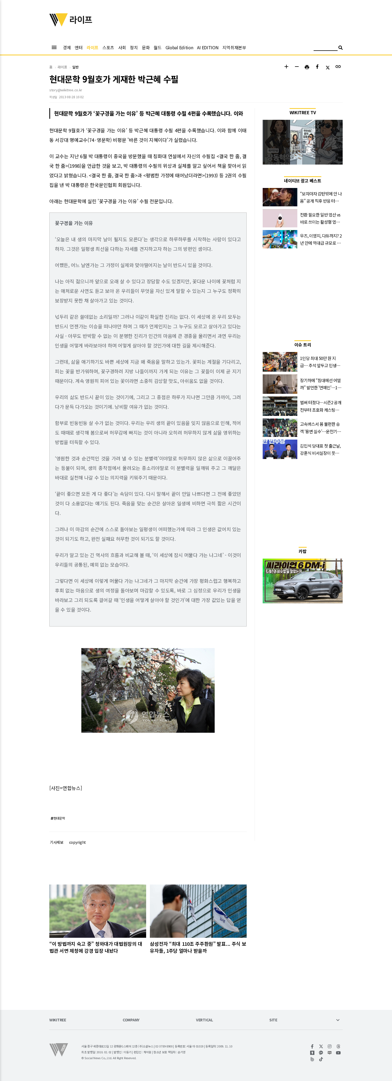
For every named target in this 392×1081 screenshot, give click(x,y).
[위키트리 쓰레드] (338, 1046)
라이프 (92, 47)
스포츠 (108, 47)
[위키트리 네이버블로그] (329, 1053)
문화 (146, 47)
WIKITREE (57, 1020)
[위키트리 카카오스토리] (312, 1053)
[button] (286, 67)
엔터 (78, 47)
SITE (273, 1020)
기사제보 (56, 842)
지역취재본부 (234, 47)
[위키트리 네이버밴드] (312, 1059)
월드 (157, 47)
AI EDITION (207, 47)
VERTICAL (204, 1020)
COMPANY (131, 1020)
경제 (67, 47)
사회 (122, 47)
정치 (134, 47)
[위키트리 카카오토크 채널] (321, 1053)
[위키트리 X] (321, 1046)
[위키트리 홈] (58, 25)
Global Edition (179, 47)
